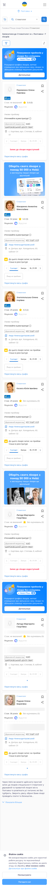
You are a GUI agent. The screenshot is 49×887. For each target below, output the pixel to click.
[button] (42, 91)
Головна (5, 28)
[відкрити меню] (44, 5)
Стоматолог (21, 85)
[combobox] (24, 19)
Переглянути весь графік (16, 156)
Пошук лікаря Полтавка (19, 28)
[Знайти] (44, 19)
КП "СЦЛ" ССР (32, 240)
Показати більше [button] (13, 809)
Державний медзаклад (14, 124)
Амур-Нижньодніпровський (21, 244)
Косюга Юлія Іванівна (27, 388)
